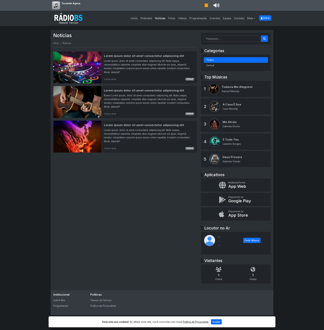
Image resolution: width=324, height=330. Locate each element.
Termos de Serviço (101, 300)
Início (134, 18)
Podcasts (146, 18)
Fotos (171, 18)
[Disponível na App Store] (236, 214)
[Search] (264, 38)
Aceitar (216, 321)
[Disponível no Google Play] (236, 199)
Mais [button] (250, 18)
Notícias (160, 18)
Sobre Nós (59, 300)
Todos (210, 59)
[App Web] (236, 185)
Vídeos (182, 18)
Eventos (215, 18)
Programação (198, 18)
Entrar (266, 18)
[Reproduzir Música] (213, 89)
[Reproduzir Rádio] (206, 5)
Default (189, 79)
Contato (239, 18)
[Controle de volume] (215, 5)
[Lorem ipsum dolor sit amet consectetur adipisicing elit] (125, 67)
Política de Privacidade (103, 305)
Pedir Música (252, 240)
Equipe (227, 18)
